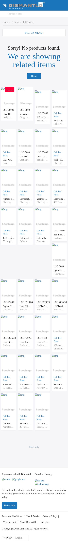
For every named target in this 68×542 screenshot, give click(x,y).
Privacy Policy (50, 516)
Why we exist (9, 522)
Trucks (15, 22)
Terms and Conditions (12, 516)
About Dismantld (28, 522)
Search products (14, 14)
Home (5, 22)
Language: (7, 537)
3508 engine (8, 238)
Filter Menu (34, 32)
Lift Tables (28, 22)
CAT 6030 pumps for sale (49, 423)
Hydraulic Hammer (46, 384)
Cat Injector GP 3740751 (31, 238)
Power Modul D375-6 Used (15, 384)
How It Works (32, 516)
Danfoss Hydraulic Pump (14, 423)
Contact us (44, 522)
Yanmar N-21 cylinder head (50, 199)
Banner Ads (9, 505)
